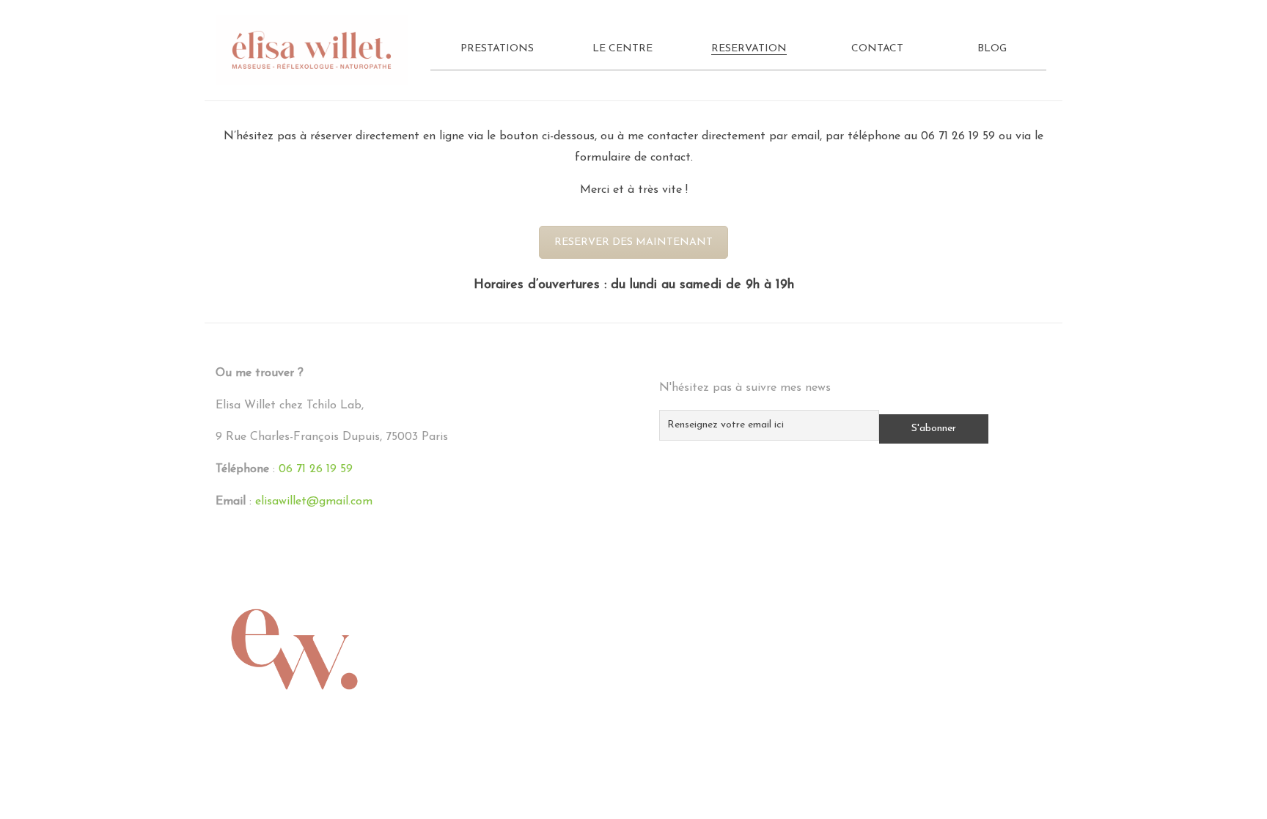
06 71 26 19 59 (958, 136)
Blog (992, 48)
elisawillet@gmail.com (313, 501)
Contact (877, 48)
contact (670, 158)
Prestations (497, 48)
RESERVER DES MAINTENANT (633, 242)
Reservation (749, 48)
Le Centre (622, 48)
